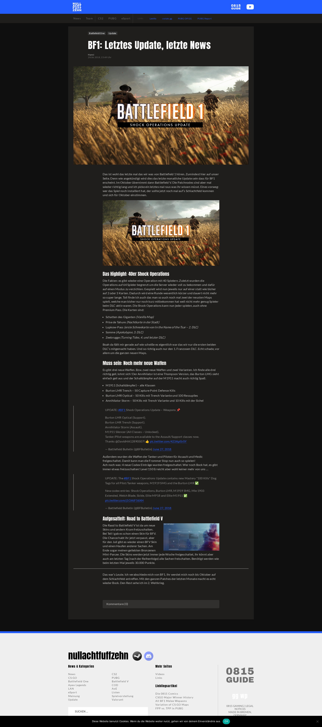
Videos (160, 674)
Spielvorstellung (122, 696)
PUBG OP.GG (185, 18)
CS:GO (72, 677)
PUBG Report (204, 18)
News (71, 674)
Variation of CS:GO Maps (172, 704)
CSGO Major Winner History (174, 697)
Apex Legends (77, 685)
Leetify (153, 18)
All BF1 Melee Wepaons (171, 700)
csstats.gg (167, 18)
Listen (116, 692)
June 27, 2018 (162, 449)
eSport (72, 692)
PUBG (116, 677)
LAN (71, 688)
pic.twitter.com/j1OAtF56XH (124, 500)
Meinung (74, 696)
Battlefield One (97, 33)
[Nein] (317, 721)
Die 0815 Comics (166, 693)
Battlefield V (120, 681)
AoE (114, 688)
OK (226, 721)
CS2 (114, 674)
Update (112, 33)
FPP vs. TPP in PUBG (169, 708)
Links (158, 677)
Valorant (117, 699)
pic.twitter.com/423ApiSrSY (168, 441)
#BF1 (121, 410)
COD (115, 685)
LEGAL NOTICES (244, 707)
